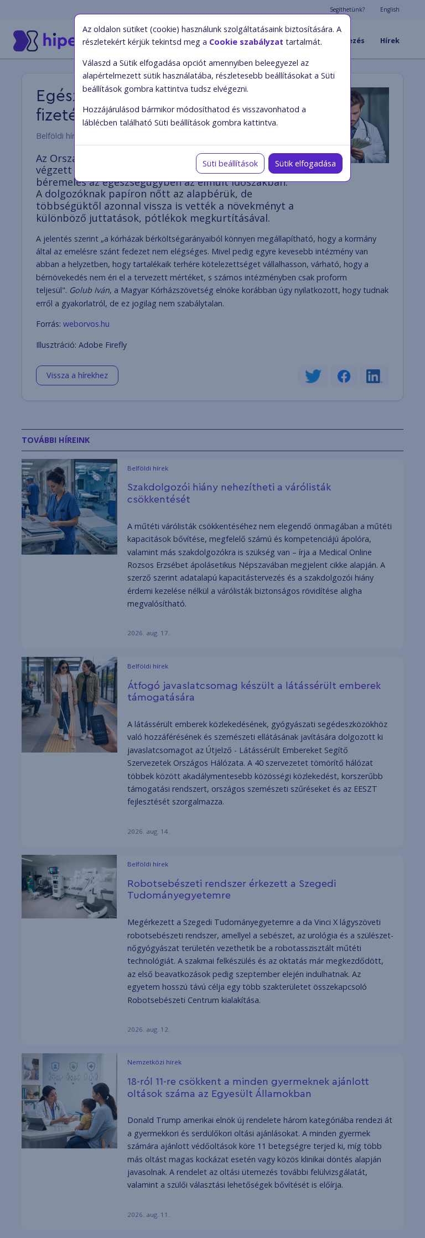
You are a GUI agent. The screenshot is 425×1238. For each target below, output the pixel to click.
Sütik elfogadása (305, 163)
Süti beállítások (230, 163)
